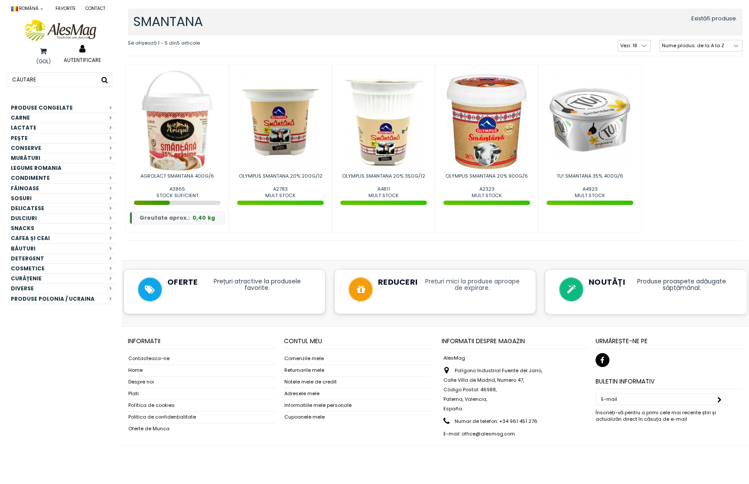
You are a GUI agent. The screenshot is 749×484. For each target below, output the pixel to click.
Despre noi (141, 382)
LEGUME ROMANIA (36, 168)
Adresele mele (301, 393)
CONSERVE (26, 148)
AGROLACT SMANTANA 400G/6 (177, 175)
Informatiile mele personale (318, 405)
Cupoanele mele (304, 417)
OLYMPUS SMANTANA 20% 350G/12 (383, 175)
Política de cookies (151, 405)
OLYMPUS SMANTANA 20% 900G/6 (487, 175)
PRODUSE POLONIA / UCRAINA (52, 298)
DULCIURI (24, 218)
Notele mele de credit (310, 382)
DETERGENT (27, 258)
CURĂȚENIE (26, 278)
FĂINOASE (25, 188)
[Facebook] (602, 360)
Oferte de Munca (148, 429)
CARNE (20, 117)
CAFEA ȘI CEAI (30, 238)
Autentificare (82, 60)
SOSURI (21, 198)
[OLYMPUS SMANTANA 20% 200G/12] (280, 120)
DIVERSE (22, 288)
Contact (95, 8)
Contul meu (303, 341)
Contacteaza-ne (148, 358)
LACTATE (23, 127)
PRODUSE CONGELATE (42, 107)
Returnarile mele (304, 370)
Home (135, 370)
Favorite (65, 8)
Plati (133, 393)
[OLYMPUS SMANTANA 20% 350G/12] (383, 120)
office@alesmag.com (488, 433)
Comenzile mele (304, 358)
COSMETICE (28, 268)
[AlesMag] (61, 30)
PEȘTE (19, 138)
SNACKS (22, 228)
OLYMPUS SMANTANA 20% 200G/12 (280, 175)
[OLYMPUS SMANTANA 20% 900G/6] (486, 120)
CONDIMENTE (30, 178)
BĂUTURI (23, 248)
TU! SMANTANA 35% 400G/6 (590, 175)
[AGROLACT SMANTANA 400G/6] (177, 120)
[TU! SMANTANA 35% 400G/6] (590, 120)
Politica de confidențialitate (162, 417)
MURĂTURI (25, 158)
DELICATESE (27, 208)
